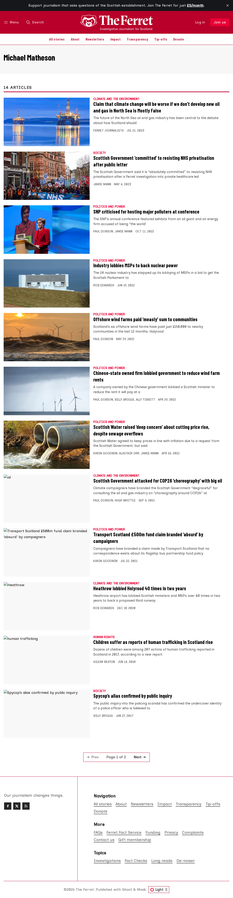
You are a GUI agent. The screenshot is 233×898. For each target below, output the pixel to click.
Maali (141, 889)
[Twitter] (16, 806)
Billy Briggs (124, 399)
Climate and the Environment (116, 99)
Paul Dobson (103, 231)
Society (99, 153)
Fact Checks (136, 860)
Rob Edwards (103, 285)
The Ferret (85, 889)
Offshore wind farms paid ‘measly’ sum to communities (145, 319)
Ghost (127, 889)
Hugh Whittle (125, 500)
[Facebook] (7, 806)
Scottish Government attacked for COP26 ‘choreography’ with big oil (157, 480)
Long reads (161, 860)
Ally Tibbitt (145, 399)
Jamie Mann (102, 184)
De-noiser (186, 860)
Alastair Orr (129, 453)
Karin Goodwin (105, 453)
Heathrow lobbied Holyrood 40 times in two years (139, 588)
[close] (227, 5)
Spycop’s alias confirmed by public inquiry (132, 696)
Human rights (104, 637)
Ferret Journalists (108, 130)
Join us (220, 22)
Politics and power (109, 206)
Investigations (107, 860)
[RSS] (26, 806)
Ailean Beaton (104, 662)
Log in (200, 22)
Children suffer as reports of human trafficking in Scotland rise (153, 642)
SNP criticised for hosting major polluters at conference (146, 211)
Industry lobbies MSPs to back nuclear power (135, 265)
